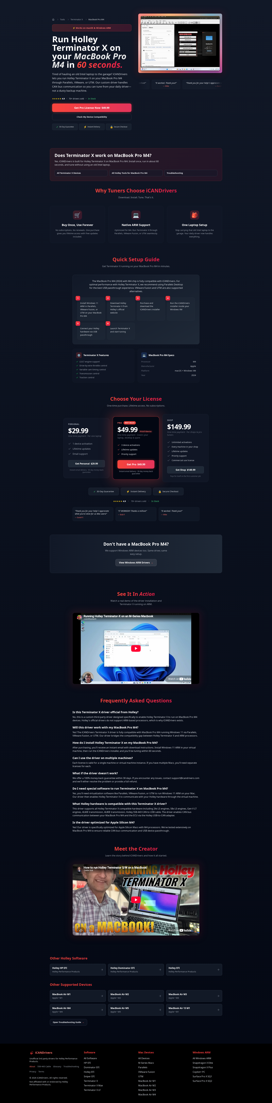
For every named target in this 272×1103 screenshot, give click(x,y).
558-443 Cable (44, 1066)
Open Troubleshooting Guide (68, 1022)
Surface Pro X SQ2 (202, 1080)
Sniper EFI (89, 1076)
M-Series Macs (146, 1062)
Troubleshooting (175, 173)
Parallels (142, 1067)
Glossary (57, 1066)
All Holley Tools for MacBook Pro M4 (129, 173)
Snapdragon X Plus (203, 1067)
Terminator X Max (93, 1085)
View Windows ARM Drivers (136, 562)
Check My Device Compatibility (92, 117)
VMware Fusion (146, 1071)
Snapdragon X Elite (203, 1062)
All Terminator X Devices (69, 173)
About (32, 1066)
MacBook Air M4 (147, 1094)
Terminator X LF (92, 1090)
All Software (90, 1058)
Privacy (32, 1071)
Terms (41, 1071)
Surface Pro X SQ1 (202, 1076)
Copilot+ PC (199, 1071)
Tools (62, 19)
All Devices (144, 1058)
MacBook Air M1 (147, 1080)
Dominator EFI (91, 1067)
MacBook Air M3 (147, 1090)
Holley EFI (89, 1071)
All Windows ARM (202, 1058)
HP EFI (87, 1062)
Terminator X (77, 19)
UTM (140, 1076)
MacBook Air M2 (147, 1085)
